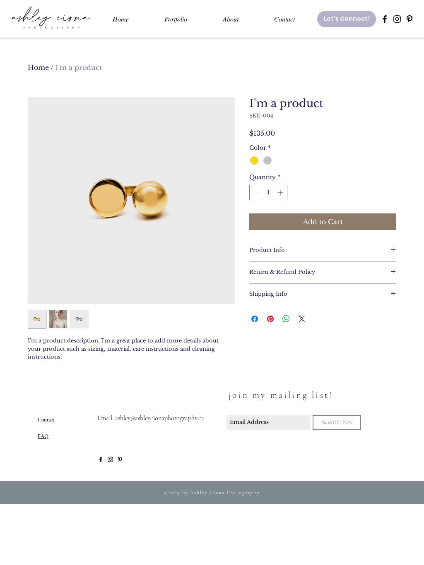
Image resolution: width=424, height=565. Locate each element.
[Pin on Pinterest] (270, 319)
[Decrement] (256, 192)
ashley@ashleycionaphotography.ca (159, 418)
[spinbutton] (268, 192)
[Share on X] (302, 319)
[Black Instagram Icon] (397, 19)
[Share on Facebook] (255, 319)
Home (38, 67)
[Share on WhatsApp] (286, 319)
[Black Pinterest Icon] (409, 19)
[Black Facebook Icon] (385, 19)
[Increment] (281, 192)
